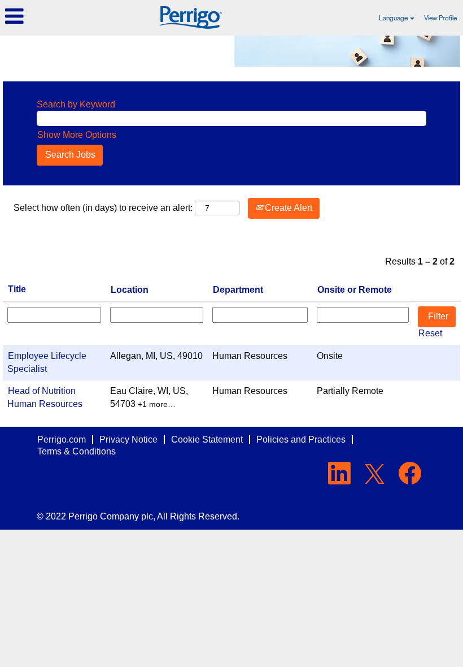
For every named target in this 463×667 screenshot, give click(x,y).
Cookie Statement (207, 439)
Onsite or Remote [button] (354, 289)
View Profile (440, 18)
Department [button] (238, 289)
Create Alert (287, 208)
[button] (77, 16)
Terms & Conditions (76, 451)
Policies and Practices (301, 439)
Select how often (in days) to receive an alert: (103, 208)
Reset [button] (430, 333)
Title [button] (17, 289)
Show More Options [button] (76, 135)
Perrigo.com (61, 439)
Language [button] (394, 18)
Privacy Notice (128, 439)
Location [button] (129, 289)
